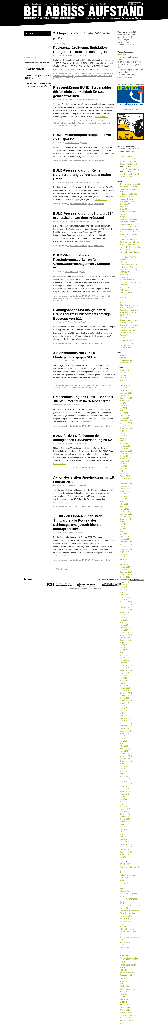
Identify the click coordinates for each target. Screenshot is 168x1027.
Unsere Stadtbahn (126, 340)
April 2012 (123, 804)
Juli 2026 (123, 373)
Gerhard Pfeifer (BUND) (102, 296)
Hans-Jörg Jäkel (125, 942)
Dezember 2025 (126, 390)
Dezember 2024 (126, 421)
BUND (90, 161)
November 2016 (126, 665)
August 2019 (124, 582)
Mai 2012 (123, 801)
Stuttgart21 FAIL (126, 323)
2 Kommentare (70, 78)
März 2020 (124, 564)
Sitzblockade (126, 986)
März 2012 (124, 807)
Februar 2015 (125, 718)
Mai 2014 (123, 741)
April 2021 (123, 532)
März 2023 (124, 474)
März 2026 (124, 383)
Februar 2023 (125, 476)
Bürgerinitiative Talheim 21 (130, 232)
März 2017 (124, 655)
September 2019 (126, 580)
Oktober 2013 (125, 759)
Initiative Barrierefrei (127, 280)
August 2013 (124, 764)
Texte (52, 4)
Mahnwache (123, 953)
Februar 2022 (125, 506)
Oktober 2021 (125, 517)
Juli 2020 (123, 554)
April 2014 (123, 744)
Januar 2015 (124, 721)
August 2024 (124, 431)
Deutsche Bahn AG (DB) (130, 905)
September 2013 (126, 761)
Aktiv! (27, 4)
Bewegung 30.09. (126, 204)
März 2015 (124, 716)
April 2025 (123, 411)
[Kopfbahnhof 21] (59, 586)
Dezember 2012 (126, 784)
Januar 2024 (124, 448)
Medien (125, 955)
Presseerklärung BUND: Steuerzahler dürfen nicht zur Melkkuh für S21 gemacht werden (82, 92)
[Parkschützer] (87, 586)
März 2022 (124, 504)
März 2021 (124, 534)
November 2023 (126, 453)
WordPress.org (125, 363)
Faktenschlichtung (125, 921)
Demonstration (93, 73)
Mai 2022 (123, 499)
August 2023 (124, 461)
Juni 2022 (123, 496)
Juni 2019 (123, 587)
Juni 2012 (123, 799)
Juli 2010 (123, 857)
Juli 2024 (123, 433)
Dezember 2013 (126, 754)
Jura (45, 4)
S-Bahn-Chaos (125, 303)
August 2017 (124, 643)
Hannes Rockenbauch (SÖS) (63, 76)
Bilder (122, 888)
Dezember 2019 (126, 572)
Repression (123, 981)
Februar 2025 (125, 416)
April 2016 (123, 683)
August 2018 (124, 612)
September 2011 (126, 822)
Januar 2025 (124, 418)
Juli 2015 (123, 706)
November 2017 (126, 635)
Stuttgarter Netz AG (127, 330)
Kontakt (103, 4)
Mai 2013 (123, 771)
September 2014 (126, 731)
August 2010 (124, 854)
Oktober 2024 (125, 426)
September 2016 (126, 670)
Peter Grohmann (128, 965)
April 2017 (123, 653)
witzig (121, 1023)
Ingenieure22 (124, 277)
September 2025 (126, 398)
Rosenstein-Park (126, 300)
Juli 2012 (123, 796)
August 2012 (124, 794)
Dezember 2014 (126, 723)
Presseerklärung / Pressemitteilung (90, 298)
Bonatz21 (123, 209)
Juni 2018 (123, 617)
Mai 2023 (123, 469)
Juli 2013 (123, 766)
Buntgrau (123, 217)
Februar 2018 (125, 627)
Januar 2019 (124, 600)
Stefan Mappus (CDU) (127, 989)
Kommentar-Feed (126, 360)
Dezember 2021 (126, 511)
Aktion (123, 872)
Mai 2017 (123, 650)
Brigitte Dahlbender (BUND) (77, 73)
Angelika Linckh (126, 880)
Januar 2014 (124, 751)
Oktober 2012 (125, 789)
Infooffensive (125, 275)
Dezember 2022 (126, 481)
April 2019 (123, 592)
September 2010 (126, 852)
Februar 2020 (125, 567)
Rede (61, 78)
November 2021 (126, 514)
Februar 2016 (125, 688)
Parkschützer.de (126, 292)
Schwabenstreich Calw (128, 312)
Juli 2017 (123, 645)
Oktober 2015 (125, 698)
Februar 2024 (125, 446)
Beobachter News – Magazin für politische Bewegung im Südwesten (129, 199)
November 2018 (126, 605)
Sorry (137, 149)
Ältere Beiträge (59, 44)
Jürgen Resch (124, 947)
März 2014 (124, 746)
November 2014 (126, 726)
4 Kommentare (71, 125)
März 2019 (124, 595)
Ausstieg (70, 121)
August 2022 (124, 491)
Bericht (124, 883)
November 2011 (126, 817)
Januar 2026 (124, 388)
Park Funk (124, 290)
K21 (121, 950)
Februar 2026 (125, 385)
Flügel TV (123, 262)
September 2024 (126, 428)
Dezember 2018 (126, 602)
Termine (93, 4)
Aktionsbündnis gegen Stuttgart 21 (79, 385)
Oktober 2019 (125, 577)
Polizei (122, 967)
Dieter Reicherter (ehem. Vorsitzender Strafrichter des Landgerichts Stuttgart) (130, 913)
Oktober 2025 (125, 395)
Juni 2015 (123, 708)
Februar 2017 (125, 658)
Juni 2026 (123, 375)
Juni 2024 (123, 436)
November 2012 (126, 786)
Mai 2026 (123, 378)
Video (123, 1001)
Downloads (36, 4)
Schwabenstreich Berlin (129, 310)
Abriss (122, 870)
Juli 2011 (123, 827)
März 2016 (124, 685)
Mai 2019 (123, 590)
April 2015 (123, 713)
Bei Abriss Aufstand (34, 21)
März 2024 (124, 443)
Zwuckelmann (125, 348)
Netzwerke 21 (125, 285)
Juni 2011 (123, 829)
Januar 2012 (124, 812)
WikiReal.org (124, 345)
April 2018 (123, 622)
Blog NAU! (124, 207)
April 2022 (123, 501)
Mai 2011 (123, 832)
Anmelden (123, 355)
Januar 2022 (124, 509)
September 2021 (126, 519)
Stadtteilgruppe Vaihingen (129, 320)
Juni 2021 (123, 527)
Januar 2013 (124, 781)
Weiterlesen (103, 69)
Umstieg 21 (124, 338)
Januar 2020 (124, 569)
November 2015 (126, 696)
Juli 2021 (123, 524)
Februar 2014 (125, 748)
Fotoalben (76, 4)
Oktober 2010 (125, 849)
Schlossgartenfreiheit (128, 307)
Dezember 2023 (126, 451)
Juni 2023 (123, 466)
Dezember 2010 (126, 844)
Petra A (83, 55)
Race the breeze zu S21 (129, 295)
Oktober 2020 (125, 547)
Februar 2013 (125, 779)
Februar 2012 (125, 809)
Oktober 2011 (125, 819)
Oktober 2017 (125, 638)
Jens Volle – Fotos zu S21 (130, 282)
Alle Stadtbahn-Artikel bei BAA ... (130, 110)
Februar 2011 (125, 839)
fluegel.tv (123, 924)
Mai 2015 (123, 711)
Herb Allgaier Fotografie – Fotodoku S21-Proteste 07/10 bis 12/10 (129, 269)
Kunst (85, 4)
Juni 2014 (123, 738)
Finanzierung (82, 123)
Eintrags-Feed (125, 358)
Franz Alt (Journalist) (106, 73)
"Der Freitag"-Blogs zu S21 (130, 184)
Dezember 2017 (126, 633)
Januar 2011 (124, 842)
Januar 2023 (124, 479)
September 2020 (126, 549)
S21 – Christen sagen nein (130, 305)
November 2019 (126, 574)
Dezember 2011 (126, 814)
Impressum (28, 579)
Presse (67, 4)
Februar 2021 (125, 537)
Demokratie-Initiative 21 (129, 239)
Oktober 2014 (125, 728)
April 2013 (123, 774)
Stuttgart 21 (124, 991)
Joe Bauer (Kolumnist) (83, 76)
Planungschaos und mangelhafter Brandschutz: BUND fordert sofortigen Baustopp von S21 (83, 314)
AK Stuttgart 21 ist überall (129, 186)
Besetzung (123, 886)
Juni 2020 (123, 557)
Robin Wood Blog (126, 297)
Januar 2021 (124, 539)
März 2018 (124, 625)
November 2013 (126, 756)
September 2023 (126, 459)
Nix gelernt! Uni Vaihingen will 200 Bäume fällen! (129, 173)
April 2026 (123, 380)
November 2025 (126, 393)
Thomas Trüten (125, 333)
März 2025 (124, 413)
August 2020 (124, 552)
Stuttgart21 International (129, 325)
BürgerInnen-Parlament (128, 234)
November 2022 (126, 484)
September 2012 (126, 791)
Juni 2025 (123, 406)
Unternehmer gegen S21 (129, 343)
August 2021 (124, 522)
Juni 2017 (123, 648)
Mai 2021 (123, 529)
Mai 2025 (123, 408)
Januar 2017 (124, 660)
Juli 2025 (123, 403)
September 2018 (126, 610)
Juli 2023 (123, 464)
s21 (121, 983)
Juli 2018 (123, 615)
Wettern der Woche (128, 1015)
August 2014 (124, 733)
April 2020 (123, 562)
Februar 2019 (125, 597)
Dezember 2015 (126, 693)
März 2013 (124, 776)
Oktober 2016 (125, 668)
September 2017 (126, 640)
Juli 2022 (123, 494)
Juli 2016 (123, 675)
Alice (83, 272)
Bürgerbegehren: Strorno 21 (130, 229)
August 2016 (124, 673)
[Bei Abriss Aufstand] (84, 13)
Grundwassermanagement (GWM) (65, 298)
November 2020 (126, 544)
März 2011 (124, 837)
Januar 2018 (124, 630)
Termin (123, 996)
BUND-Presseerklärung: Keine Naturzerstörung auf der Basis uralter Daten (82, 174)
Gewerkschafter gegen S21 (130, 265)
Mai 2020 (123, 559)
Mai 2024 (123, 438)
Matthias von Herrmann (89, 99)
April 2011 (123, 834)
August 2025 (124, 400)
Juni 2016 (123, 678)
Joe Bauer (123, 945)
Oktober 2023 (125, 456)
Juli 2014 (123, 736)
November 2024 (126, 423)
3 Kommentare (99, 246)
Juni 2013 (123, 769)
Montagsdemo (96, 76)
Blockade (124, 891)
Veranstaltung (125, 999)
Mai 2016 (123, 680)
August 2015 (124, 703)
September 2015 (126, 701)
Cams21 (123, 237)
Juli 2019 (123, 585)
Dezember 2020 (126, 542)
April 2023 (123, 471)
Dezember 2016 (126, 663)
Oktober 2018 (125, 607)
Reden (59, 4)
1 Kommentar (99, 204)
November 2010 (126, 847)
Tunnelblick (124, 335)
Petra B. (84, 485)
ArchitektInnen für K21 (128, 194)
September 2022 (126, 489)
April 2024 (123, 441)
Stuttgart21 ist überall (128, 328)
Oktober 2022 (125, 486)
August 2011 (124, 824)
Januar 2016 (124, 691)
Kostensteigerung (94, 123)
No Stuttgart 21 (125, 287)
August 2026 (124, 370)
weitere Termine (30, 58)
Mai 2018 (123, 620)
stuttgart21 (123, 994)
